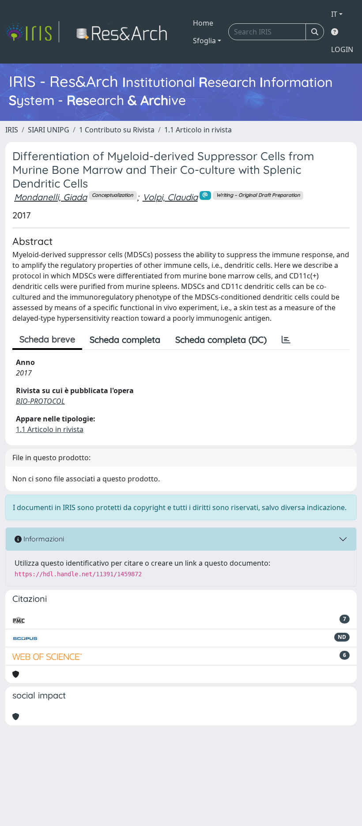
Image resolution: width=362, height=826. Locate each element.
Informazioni (43, 538)
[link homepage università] (124, 31)
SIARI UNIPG (48, 130)
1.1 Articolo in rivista (198, 130)
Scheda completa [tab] (125, 339)
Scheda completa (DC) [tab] (221, 339)
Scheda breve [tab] (47, 339)
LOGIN (342, 49)
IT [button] (334, 14)
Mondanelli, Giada (50, 197)
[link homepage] (32, 31)
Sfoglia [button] (204, 40)
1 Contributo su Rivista (117, 130)
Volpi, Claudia (170, 197)
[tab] (286, 339)
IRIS (11, 130)
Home (203, 23)
